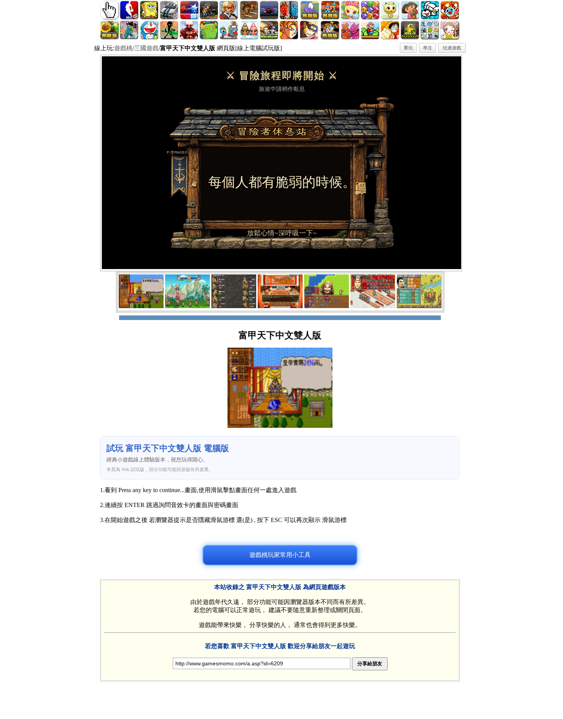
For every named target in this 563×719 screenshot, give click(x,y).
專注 (427, 48)
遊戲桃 (123, 48)
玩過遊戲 (452, 48)
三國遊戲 (146, 48)
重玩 (408, 48)
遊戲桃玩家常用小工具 (280, 555)
